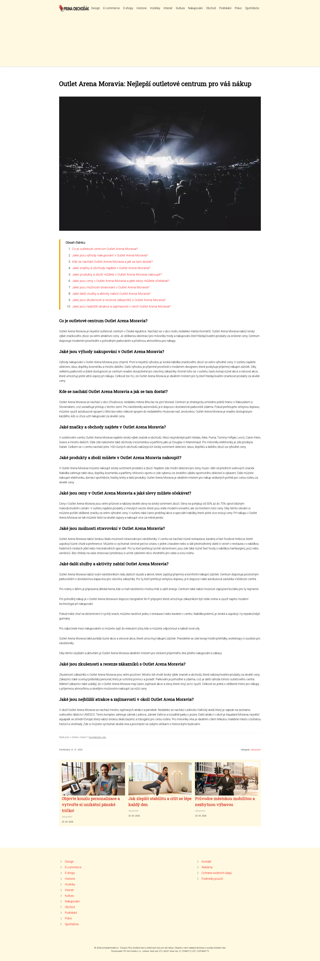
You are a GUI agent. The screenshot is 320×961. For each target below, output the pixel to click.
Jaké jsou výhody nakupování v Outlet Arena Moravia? (110, 255)
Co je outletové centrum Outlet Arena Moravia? (105, 249)
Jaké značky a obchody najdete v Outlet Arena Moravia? (111, 268)
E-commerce (111, 8)
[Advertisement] (160, 37)
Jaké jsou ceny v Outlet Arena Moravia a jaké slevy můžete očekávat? (120, 281)
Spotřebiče (252, 8)
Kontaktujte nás (97, 737)
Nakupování (195, 8)
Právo (238, 8)
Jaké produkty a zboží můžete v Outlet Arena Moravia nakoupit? (117, 274)
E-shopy (128, 8)
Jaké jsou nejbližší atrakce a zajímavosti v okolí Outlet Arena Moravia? (121, 306)
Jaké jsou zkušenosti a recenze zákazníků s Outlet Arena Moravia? (119, 300)
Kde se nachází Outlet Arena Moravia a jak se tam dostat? (112, 262)
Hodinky (155, 8)
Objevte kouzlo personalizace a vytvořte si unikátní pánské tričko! (91, 804)
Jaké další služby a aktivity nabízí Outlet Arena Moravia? (111, 294)
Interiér (168, 8)
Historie (141, 8)
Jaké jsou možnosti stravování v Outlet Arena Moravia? (111, 287)
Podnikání (225, 8)
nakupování (255, 749)
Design (95, 8)
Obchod (211, 8)
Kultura (180, 8)
